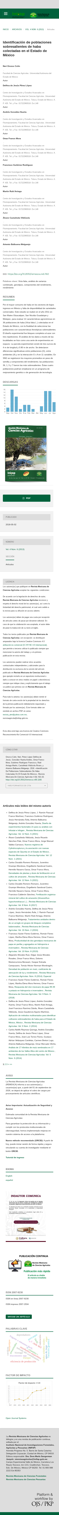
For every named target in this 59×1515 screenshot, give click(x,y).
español (9, 1180)
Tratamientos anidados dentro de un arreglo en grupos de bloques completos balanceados (32, 923)
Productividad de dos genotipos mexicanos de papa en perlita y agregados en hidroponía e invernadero (32, 944)
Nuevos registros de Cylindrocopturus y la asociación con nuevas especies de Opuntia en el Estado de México (29, 848)
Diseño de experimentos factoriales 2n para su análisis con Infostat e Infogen (30, 827)
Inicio (6, 29)
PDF (28, 498)
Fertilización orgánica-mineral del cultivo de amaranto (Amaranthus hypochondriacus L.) (32, 898)
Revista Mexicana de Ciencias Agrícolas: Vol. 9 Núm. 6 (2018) (30, 994)
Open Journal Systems (16, 1418)
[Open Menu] (6, 13)
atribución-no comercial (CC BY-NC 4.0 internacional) (25, 645)
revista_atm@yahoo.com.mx (15, 715)
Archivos (17, 29)
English (9, 1176)
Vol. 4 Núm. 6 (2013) (34, 29)
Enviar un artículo (19, 1317)
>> (11, 1064)
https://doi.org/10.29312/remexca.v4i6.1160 (28, 274)
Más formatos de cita (19, 785)
